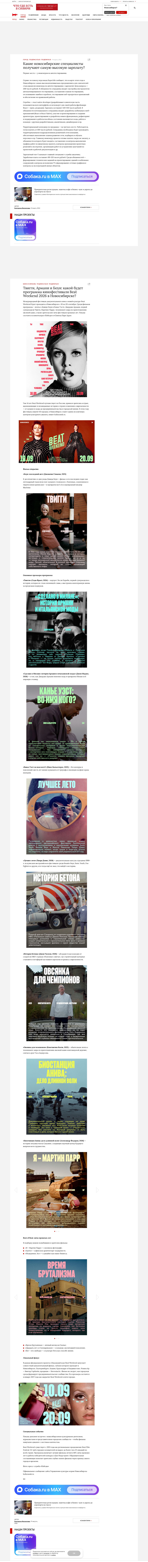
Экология (75, 15)
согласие (46, 1553)
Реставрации (43, 19)
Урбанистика (31, 19)
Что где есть (63, 15)
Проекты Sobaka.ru (128, 1)
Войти (14, 1)
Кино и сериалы (29, 284)
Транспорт (79, 19)
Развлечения (33, 15)
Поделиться (46, 60)
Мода (43, 15)
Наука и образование (93, 19)
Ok (74, 1553)
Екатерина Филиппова (22, 208)
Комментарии (85, 207)
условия (35, 1553)
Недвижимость (56, 19)
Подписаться (34, 60)
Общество (69, 19)
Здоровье (86, 15)
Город (23, 15)
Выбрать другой (109, 12)
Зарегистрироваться (24, 1)
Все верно (121, 12)
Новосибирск (115, 1)
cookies (53, 1555)
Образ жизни (98, 15)
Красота (52, 15)
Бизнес (22, 19)
